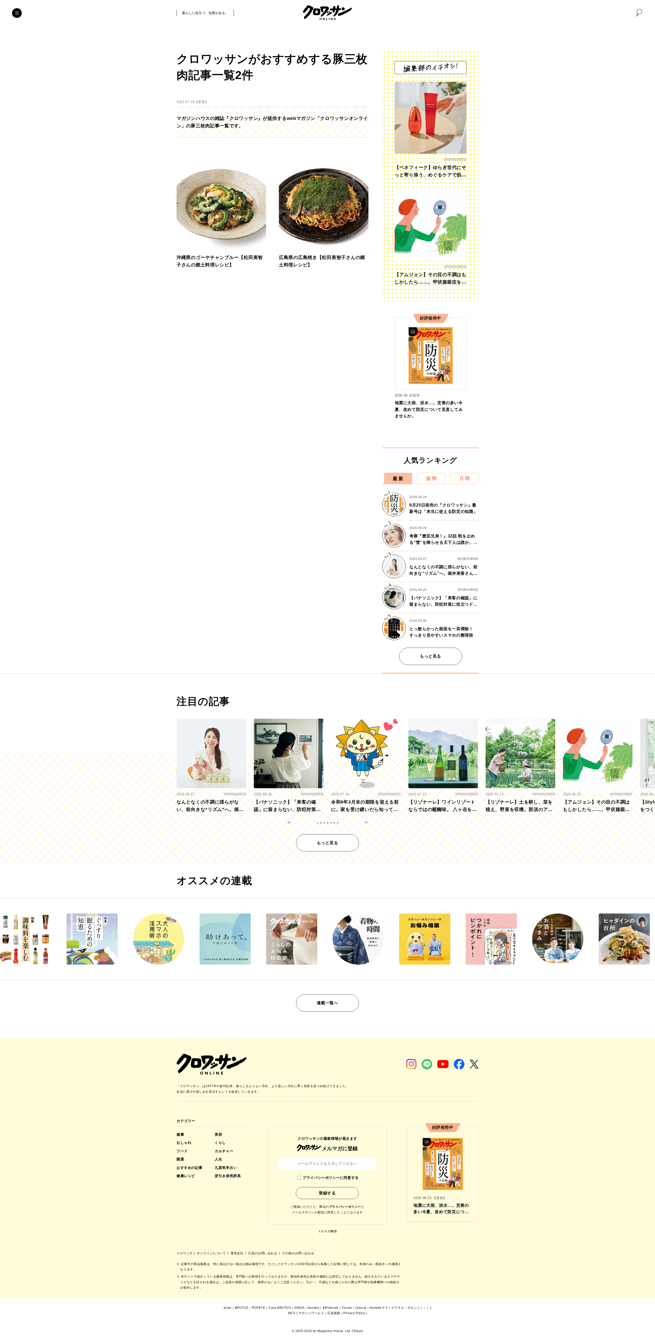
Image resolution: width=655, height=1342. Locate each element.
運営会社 (237, 1253)
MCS (292, 1313)
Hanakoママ (378, 1308)
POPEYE (258, 1308)
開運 (180, 1159)
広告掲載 (333, 1313)
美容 (218, 1134)
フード (182, 1151)
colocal (360, 1308)
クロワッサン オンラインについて (202, 1253)
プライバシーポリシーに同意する (330, 1178)
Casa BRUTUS (279, 1308)
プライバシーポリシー (345, 1207)
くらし (220, 1143)
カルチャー (224, 1151)
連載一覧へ (327, 1003)
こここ (424, 1308)
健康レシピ (186, 1176)
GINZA (299, 1308)
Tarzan (347, 1308)
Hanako (314, 1308)
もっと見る (430, 656)
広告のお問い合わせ (263, 1253)
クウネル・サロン (404, 1308)
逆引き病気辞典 (228, 1176)
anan (227, 1308)
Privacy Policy (354, 1313)
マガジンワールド (311, 1313)
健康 (180, 1134)
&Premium (331, 1308)
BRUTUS (242, 1308)
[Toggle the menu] (17, 13)
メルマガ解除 (327, 1231)
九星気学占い (226, 1168)
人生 (218, 1159)
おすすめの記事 (190, 1168)
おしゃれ (184, 1143)
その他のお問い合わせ (298, 1253)
